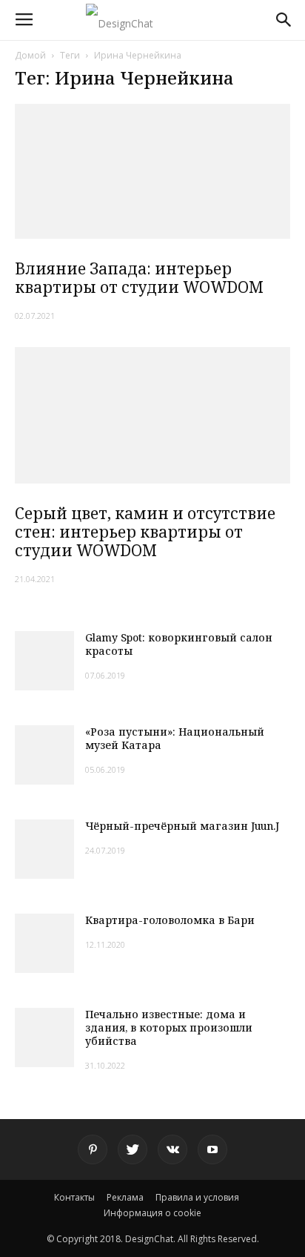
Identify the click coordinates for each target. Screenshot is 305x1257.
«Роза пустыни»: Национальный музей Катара (174, 738)
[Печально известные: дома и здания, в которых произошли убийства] (44, 1037)
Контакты (74, 1197)
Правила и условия (197, 1197)
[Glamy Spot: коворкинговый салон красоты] (44, 660)
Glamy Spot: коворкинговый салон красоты (178, 644)
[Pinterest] (92, 1149)
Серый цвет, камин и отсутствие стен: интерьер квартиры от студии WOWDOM (145, 532)
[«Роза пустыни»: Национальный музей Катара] (44, 755)
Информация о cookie (152, 1213)
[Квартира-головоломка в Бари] (44, 943)
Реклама (125, 1197)
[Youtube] (212, 1149)
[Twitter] (132, 1149)
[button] (284, 20)
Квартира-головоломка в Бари (170, 920)
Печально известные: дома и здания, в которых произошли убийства (168, 1027)
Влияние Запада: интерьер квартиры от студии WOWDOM (139, 277)
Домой (30, 55)
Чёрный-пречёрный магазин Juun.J (182, 826)
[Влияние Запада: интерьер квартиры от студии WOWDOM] (152, 171)
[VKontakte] (172, 1149)
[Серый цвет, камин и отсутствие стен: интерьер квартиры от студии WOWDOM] (152, 415)
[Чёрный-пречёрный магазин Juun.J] (44, 849)
